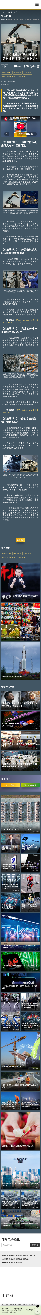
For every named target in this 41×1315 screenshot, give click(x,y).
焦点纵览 (5, 634)
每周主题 (5, 1262)
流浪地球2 (7, 73)
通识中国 (26, 1255)
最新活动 (19, 1262)
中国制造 (17, 73)
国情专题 (26, 1259)
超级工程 (12, 19)
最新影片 (12, 1262)
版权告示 (13, 1304)
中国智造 (28, 73)
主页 (2, 12)
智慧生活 (17, 12)
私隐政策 (6, 1312)
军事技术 (28, 19)
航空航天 (20, 19)
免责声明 (32, 1304)
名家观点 (19, 1259)
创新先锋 (13, 593)
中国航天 (21, 76)
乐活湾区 (12, 1255)
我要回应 (20, 540)
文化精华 (5, 1259)
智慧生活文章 (7, 687)
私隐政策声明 (22, 1304)
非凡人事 (5, 593)
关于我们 (5, 1304)
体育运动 (13, 634)
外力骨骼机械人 (9, 76)
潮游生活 (19, 1255)
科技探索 (36, 19)
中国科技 (9, 12)
